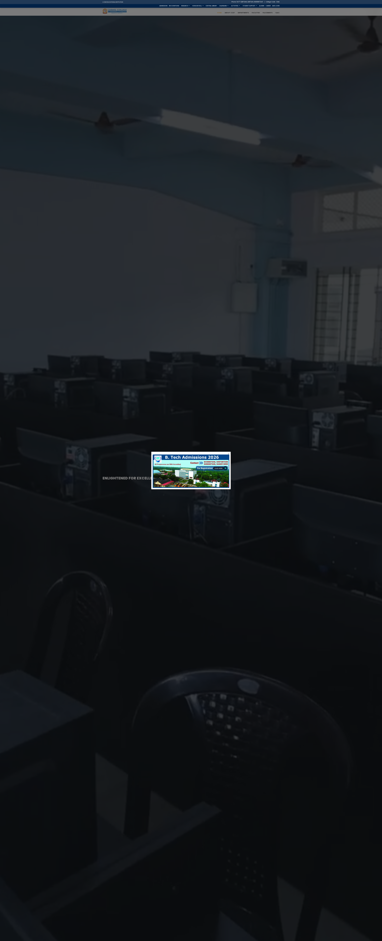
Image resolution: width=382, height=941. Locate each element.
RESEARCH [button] (184, 6)
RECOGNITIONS (174, 6)
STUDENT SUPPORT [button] (249, 6)
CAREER (268, 6)
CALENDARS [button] (223, 6)
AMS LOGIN (276, 6)
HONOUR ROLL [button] (197, 6)
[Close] (228, 453)
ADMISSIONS (163, 6)
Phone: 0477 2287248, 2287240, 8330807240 (247, 2)
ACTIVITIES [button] (235, 6)
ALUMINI (261, 6)
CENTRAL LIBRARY (211, 6)
